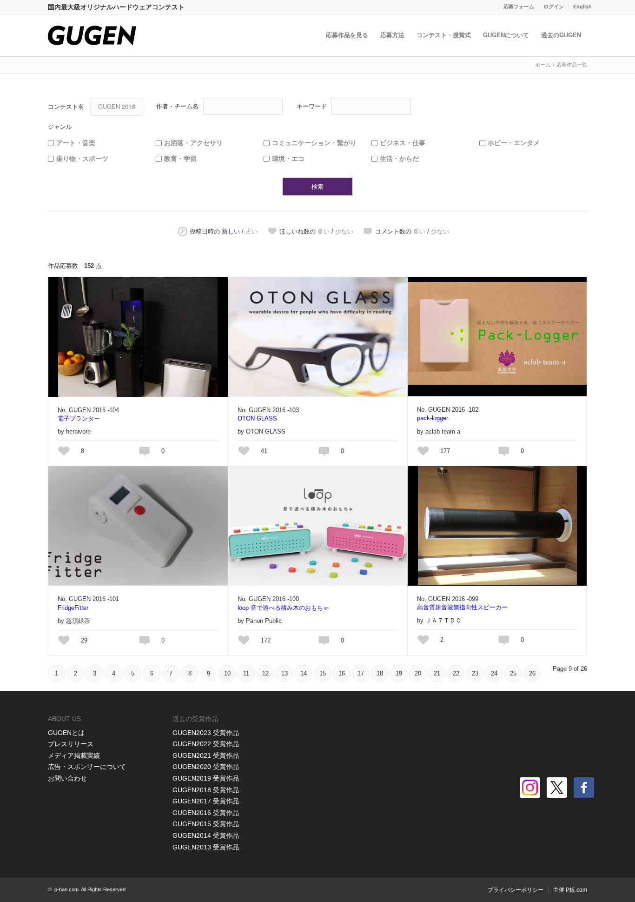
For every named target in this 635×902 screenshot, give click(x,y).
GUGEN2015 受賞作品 (205, 824)
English (582, 6)
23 (475, 673)
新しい (231, 231)
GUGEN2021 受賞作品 (205, 755)
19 (399, 673)
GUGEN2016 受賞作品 (205, 812)
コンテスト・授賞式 (444, 35)
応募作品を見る (347, 35)
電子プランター (79, 418)
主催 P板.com (570, 890)
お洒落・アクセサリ (193, 143)
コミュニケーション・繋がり (314, 143)
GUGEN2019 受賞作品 (205, 778)
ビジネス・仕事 (402, 143)
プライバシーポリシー (515, 890)
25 (513, 673)
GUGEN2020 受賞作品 (205, 766)
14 (303, 673)
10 (227, 673)
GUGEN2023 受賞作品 (205, 732)
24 (494, 673)
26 (532, 673)
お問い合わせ (67, 778)
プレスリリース (70, 744)
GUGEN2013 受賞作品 (205, 847)
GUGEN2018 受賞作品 (205, 790)
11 (246, 673)
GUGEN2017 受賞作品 (205, 801)
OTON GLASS (257, 418)
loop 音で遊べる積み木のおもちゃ (283, 607)
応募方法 (392, 35)
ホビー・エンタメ (514, 143)
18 (380, 673)
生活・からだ (399, 158)
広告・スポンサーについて (87, 766)
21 (437, 673)
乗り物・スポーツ (82, 158)
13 (284, 673)
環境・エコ (288, 158)
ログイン (553, 6)
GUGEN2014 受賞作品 (205, 835)
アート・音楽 (75, 143)
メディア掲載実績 (74, 755)
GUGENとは (66, 732)
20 (418, 673)
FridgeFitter (73, 607)
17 (360, 673)
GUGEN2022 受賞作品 (205, 744)
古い (251, 231)
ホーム (542, 64)
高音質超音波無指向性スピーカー (462, 607)
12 (265, 673)
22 (456, 673)
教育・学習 (180, 158)
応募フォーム (518, 6)
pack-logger (432, 417)
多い (324, 231)
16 (341, 673)
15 (322, 673)
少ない (344, 231)
